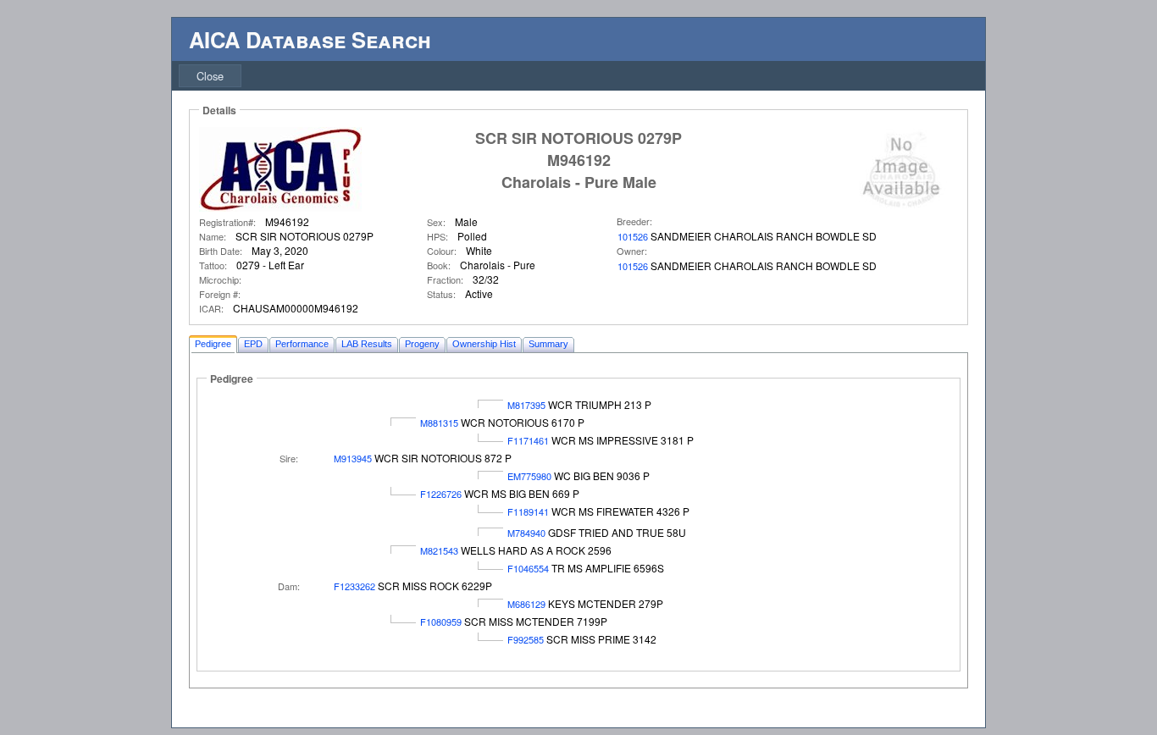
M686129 (526, 604)
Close (210, 76)
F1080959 (441, 621)
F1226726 (441, 493)
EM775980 (529, 476)
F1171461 (528, 440)
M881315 (439, 422)
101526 (632, 236)
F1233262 (354, 586)
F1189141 (528, 511)
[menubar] (210, 75)
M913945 (353, 458)
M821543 (439, 550)
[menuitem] (210, 75)
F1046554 (528, 568)
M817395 (526, 405)
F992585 (525, 639)
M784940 (526, 532)
